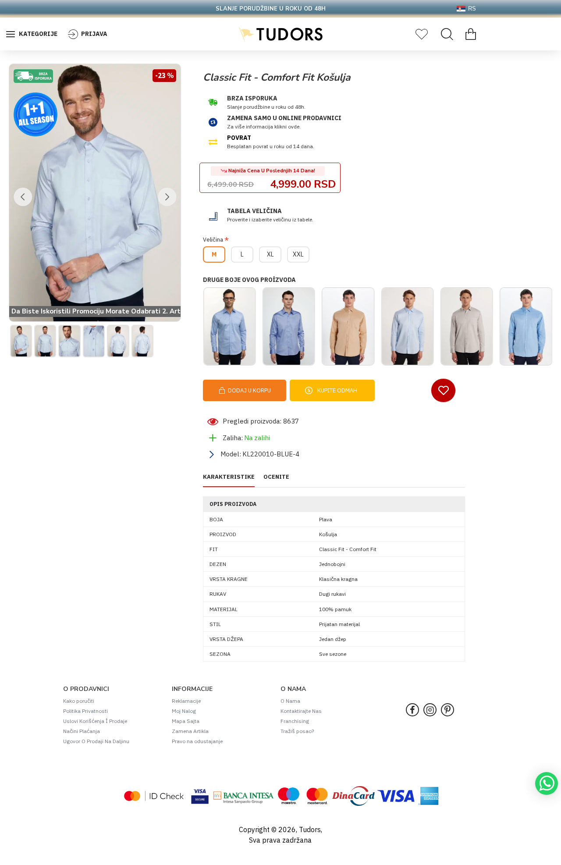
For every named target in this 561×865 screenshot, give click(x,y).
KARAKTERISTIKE (229, 477)
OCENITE (276, 477)
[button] (23, 197)
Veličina (213, 239)
